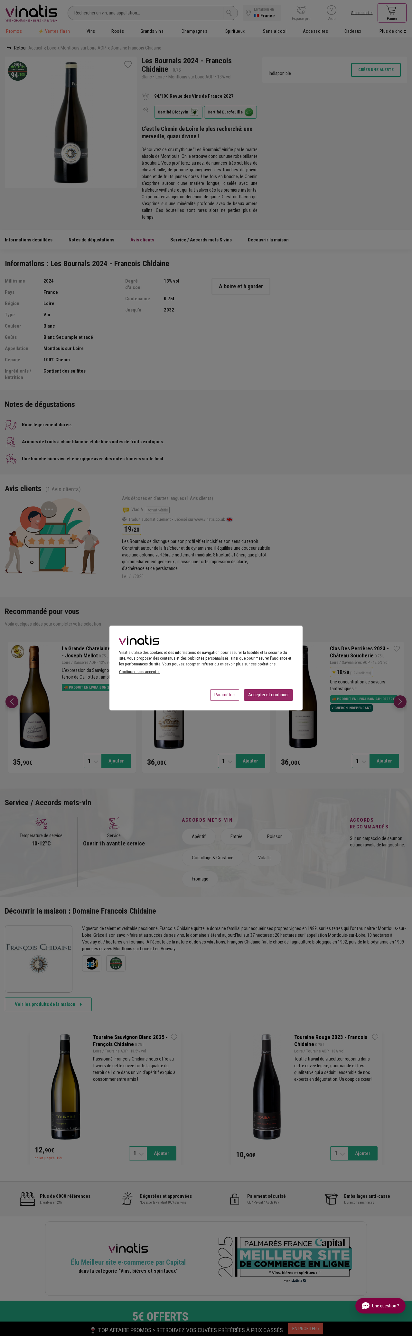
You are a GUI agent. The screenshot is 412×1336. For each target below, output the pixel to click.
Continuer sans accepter (139, 671)
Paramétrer (224, 695)
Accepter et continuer (268, 695)
